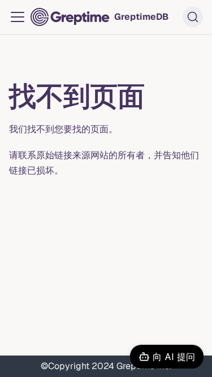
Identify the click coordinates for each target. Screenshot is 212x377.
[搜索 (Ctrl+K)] (193, 17)
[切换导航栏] (17, 16)
